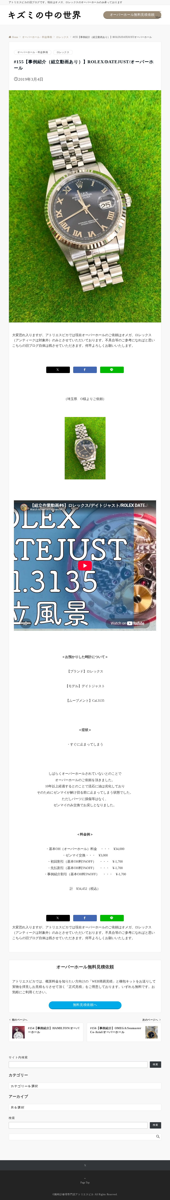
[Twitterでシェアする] (58, 370)
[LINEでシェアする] (112, 370)
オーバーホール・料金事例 (32, 52)
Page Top (85, 1182)
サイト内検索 (18, 1057)
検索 (155, 1064)
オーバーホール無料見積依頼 (132, 14)
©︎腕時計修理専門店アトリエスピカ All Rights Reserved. (85, 1194)
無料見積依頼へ (85, 1005)
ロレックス (63, 52)
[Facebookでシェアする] (85, 370)
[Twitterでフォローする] (85, 1165)
